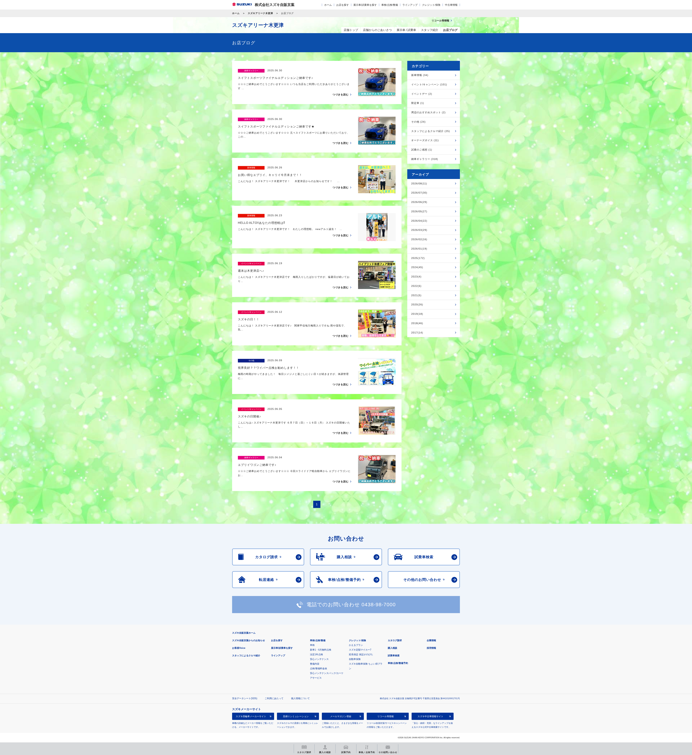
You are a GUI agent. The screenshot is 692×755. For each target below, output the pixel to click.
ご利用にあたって (274, 698)
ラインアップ (410, 5)
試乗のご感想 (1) (421, 149)
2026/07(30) (419, 192)
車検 (312, 645)
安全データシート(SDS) (244, 698)
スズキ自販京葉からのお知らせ (248, 640)
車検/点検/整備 (389, 5)
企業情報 (431, 640)
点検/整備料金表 (318, 668)
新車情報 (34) (419, 75)
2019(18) (417, 313)
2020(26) (417, 304)
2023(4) (416, 276)
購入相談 (392, 648)
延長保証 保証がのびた (361, 654)
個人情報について (300, 698)
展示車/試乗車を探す (365, 5)
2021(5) (416, 295)
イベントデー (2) (421, 93)
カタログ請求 (395, 640)
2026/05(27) (419, 211)
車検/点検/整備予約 (398, 663)
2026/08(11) (419, 183)
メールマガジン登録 (340, 716)
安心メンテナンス (319, 659)
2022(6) (416, 285)
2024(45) (417, 267)
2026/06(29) (419, 202)
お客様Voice (238, 648)
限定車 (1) (417, 103)
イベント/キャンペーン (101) (429, 84)
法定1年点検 (316, 654)
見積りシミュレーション (296, 716)
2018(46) (417, 323)
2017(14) (417, 332)
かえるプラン (356, 645)
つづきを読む (340, 94)
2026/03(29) (419, 229)
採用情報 (431, 648)
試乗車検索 (394, 655)
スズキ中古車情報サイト (430, 716)
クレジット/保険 (431, 5)
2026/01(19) (419, 248)
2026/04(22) (419, 220)
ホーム (328, 5)
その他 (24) (418, 121)
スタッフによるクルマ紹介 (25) (430, 131)
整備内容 (314, 663)
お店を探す (342, 5)
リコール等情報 (385, 716)
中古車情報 (451, 5)
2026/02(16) (419, 239)
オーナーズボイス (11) (425, 140)
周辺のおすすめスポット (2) (428, 112)
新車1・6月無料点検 (320, 649)
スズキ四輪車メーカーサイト (251, 716)
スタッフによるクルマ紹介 (246, 655)
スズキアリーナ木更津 (260, 13)
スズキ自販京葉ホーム (244, 632)
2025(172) (418, 258)
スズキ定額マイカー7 (360, 649)
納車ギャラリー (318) (424, 159)
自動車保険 (355, 659)
